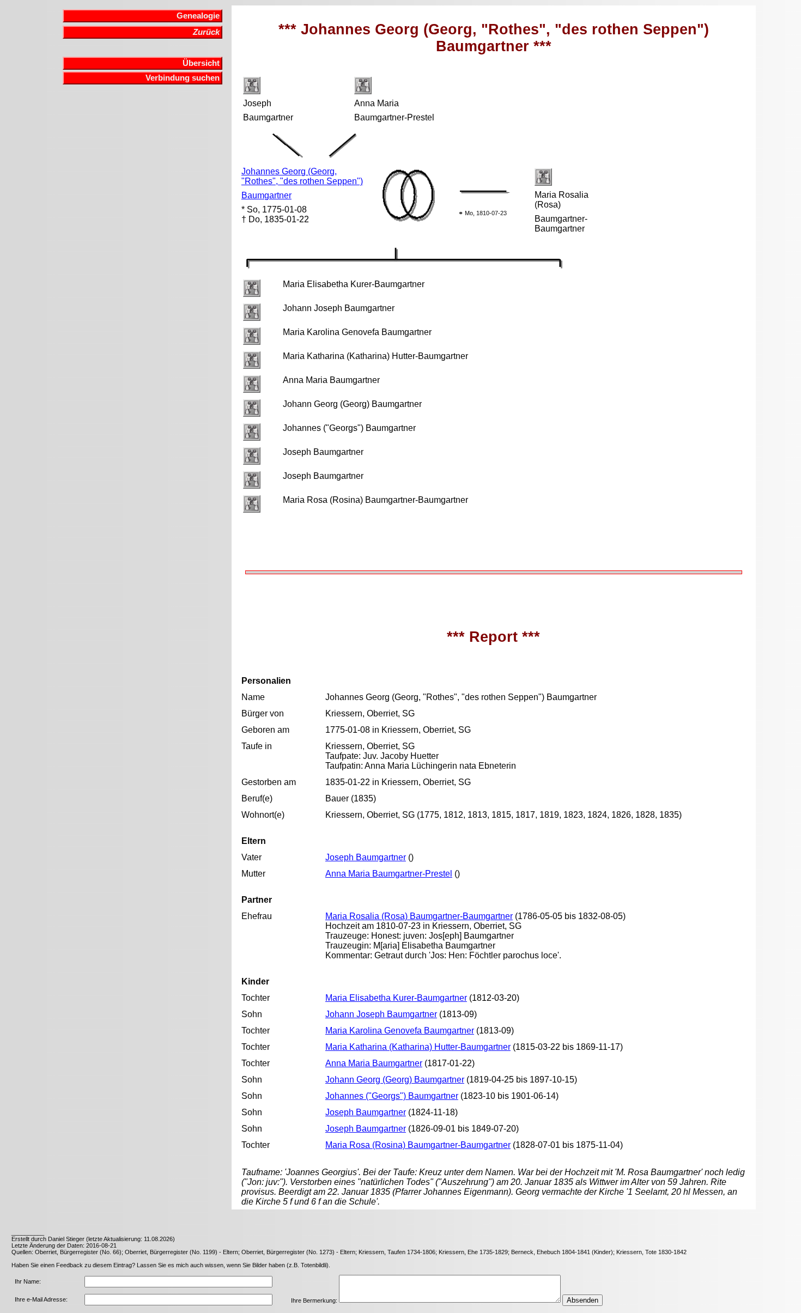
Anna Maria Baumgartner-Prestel (388, 873)
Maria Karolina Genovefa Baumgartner (399, 1030)
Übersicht (201, 63)
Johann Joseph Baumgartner (381, 1014)
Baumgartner (266, 195)
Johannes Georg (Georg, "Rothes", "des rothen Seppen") (302, 176)
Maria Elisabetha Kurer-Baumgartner (396, 997)
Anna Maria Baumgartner (373, 1063)
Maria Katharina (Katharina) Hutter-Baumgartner (418, 1046)
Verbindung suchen (182, 78)
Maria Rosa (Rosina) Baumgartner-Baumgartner (418, 1145)
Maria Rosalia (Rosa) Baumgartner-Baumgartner (419, 916)
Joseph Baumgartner (365, 857)
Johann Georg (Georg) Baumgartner (394, 1079)
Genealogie (198, 15)
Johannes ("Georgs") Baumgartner (391, 1096)
